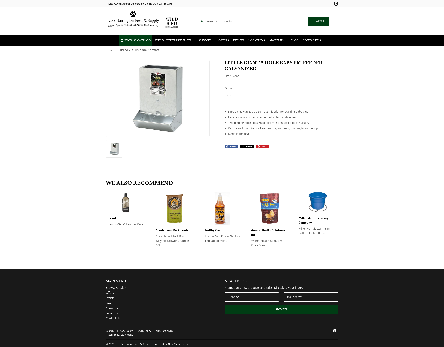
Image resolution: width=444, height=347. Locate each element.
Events (238, 40)
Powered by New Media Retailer (172, 344)
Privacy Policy (125, 330)
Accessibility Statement (119, 334)
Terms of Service (164, 330)
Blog (294, 40)
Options (230, 88)
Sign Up (281, 309)
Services (205, 40)
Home (109, 50)
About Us (276, 40)
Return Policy (143, 330)
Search (321, 21)
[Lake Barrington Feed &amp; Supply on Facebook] (334, 331)
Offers (223, 40)
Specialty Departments (173, 40)
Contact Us (312, 40)
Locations (256, 40)
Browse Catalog (137, 40)
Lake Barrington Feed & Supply (133, 344)
